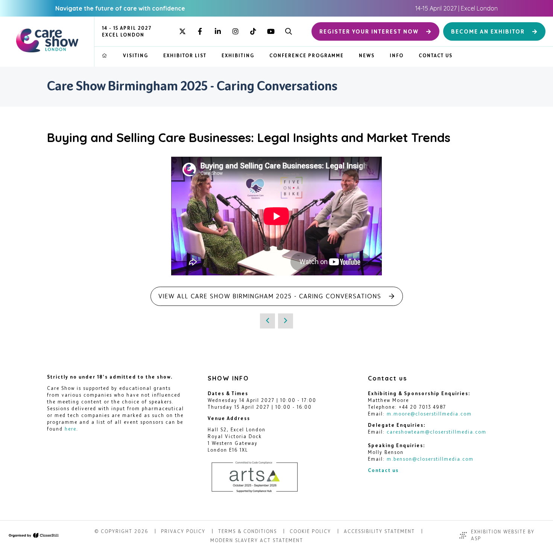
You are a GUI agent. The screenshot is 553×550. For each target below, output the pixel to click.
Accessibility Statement (379, 531)
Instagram (235, 31)
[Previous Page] (267, 320)
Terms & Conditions (247, 531)
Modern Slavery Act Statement (256, 540)
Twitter (182, 31)
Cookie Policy (310, 531)
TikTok (253, 31)
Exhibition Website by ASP (503, 535)
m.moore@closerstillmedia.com (429, 414)
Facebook (200, 31)
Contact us (383, 470)
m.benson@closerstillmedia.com (430, 459)
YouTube (271, 31)
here (70, 429)
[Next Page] (285, 320)
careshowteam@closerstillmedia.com (436, 432)
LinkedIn (218, 31)
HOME (104, 56)
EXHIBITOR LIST (185, 55)
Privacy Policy (183, 531)
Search (288, 31)
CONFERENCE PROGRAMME (306, 55)
